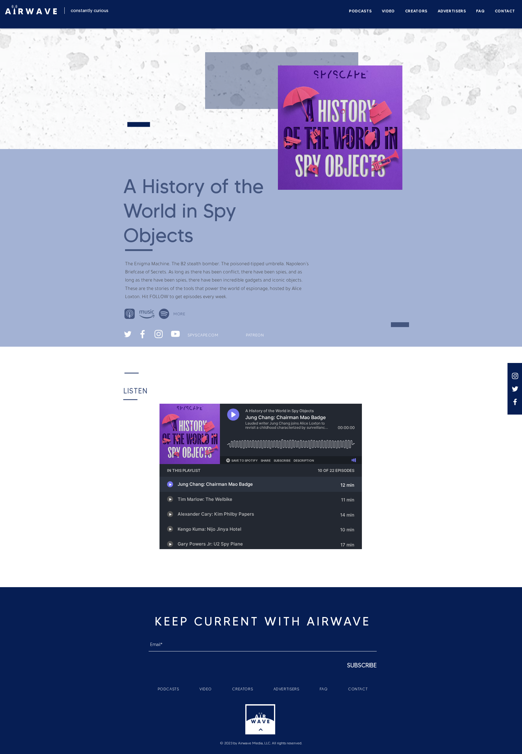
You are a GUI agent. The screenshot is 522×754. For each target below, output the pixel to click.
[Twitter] (515, 389)
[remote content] (261, 477)
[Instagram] (515, 376)
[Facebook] (515, 402)
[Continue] (260, 729)
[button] (180, 313)
